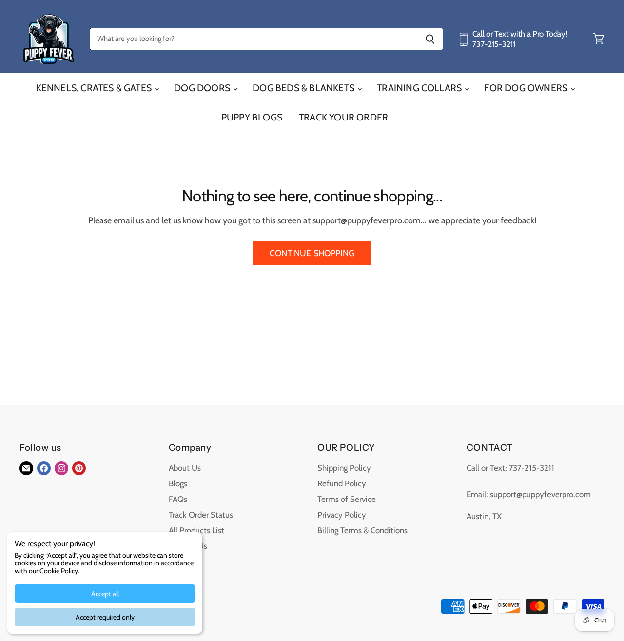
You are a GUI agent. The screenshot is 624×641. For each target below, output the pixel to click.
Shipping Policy (344, 468)
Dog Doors (203, 88)
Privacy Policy (341, 515)
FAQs (178, 499)
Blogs (178, 483)
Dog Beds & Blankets (304, 88)
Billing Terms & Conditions (362, 530)
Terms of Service (346, 499)
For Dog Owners (526, 88)
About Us (185, 468)
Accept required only (105, 617)
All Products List (196, 530)
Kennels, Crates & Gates (95, 88)
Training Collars (420, 88)
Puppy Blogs (251, 117)
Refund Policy (341, 483)
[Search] (430, 39)
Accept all (105, 593)
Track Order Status (201, 515)
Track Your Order (343, 117)
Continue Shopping (312, 253)
